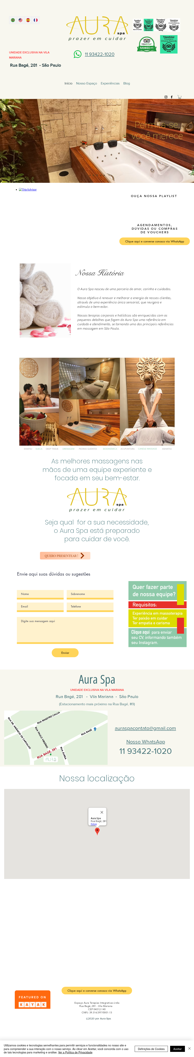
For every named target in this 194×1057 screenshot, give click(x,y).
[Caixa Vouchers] (100, 175)
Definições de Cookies (151, 1049)
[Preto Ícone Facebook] (172, 97)
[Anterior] (21, 141)
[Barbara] (93, 175)
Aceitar (177, 1049)
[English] (20, 20)
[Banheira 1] (96, 175)
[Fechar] (189, 1049)
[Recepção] (90, 175)
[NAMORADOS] (104, 175)
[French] (35, 20)
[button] (180, 97)
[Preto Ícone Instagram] (166, 97)
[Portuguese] (13, 20)
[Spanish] (28, 20)
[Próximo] (173, 141)
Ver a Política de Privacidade (75, 1052)
